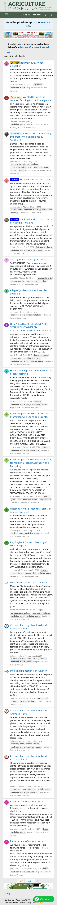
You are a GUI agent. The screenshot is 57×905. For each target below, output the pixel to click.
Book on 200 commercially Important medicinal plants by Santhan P (30, 137)
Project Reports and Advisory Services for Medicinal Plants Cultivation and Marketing (30, 463)
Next (29, 881)
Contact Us (9, 900)
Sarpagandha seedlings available (28, 259)
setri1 (12, 84)
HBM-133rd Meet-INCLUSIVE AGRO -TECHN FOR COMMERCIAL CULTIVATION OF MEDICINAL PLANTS (30, 327)
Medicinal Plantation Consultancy (28, 582)
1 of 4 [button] (21, 881)
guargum (14, 609)
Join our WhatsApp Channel (34, 46)
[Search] (51, 14)
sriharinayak (15, 530)
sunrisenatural (16, 207)
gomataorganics (17, 829)
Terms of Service (11, 902)
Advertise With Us (23, 900)
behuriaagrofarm (17, 656)
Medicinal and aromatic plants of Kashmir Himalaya (31, 221)
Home (35, 902)
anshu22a (14, 312)
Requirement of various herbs (26, 801)
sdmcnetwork (15, 447)
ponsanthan (15, 161)
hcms (12, 401)
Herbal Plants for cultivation (30, 179)
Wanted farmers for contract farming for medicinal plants (30, 98)
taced (12, 355)
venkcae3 (14, 121)
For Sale (39, 212)
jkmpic (12, 247)
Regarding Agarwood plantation (27, 64)
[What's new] (45, 14)
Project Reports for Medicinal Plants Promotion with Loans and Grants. (29, 415)
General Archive (31, 284)
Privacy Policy (25, 902)
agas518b (14, 278)
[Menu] (6, 15)
